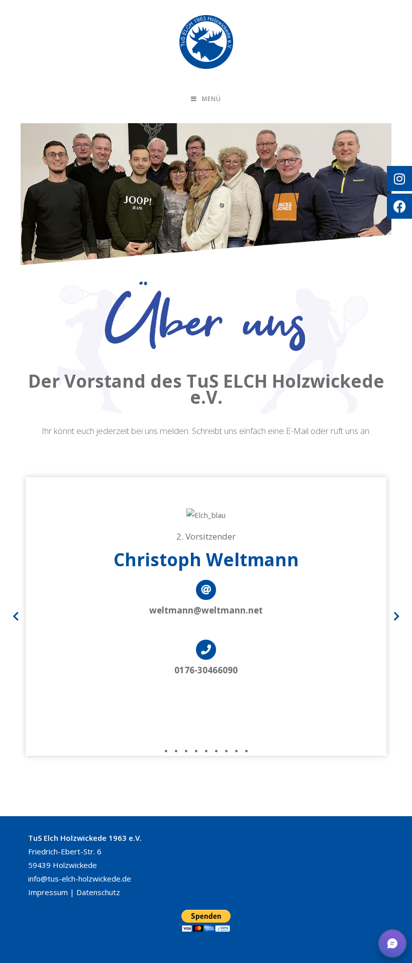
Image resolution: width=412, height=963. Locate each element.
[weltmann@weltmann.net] (206, 589)
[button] (16, 616)
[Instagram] (399, 178)
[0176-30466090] (206, 649)
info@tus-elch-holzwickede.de (79, 878)
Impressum (48, 892)
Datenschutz (98, 892)
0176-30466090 (206, 670)
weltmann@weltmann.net (206, 610)
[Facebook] (399, 206)
